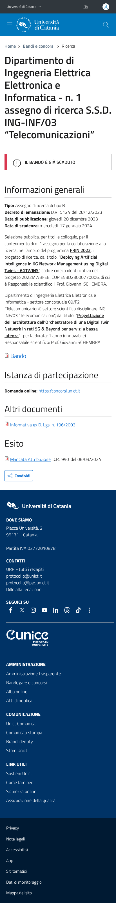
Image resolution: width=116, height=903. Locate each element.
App (9, 860)
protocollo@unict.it (24, 576)
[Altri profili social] (89, 610)
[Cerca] (105, 24)
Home (10, 46)
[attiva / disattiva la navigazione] (9, 24)
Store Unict (16, 750)
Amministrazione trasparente (33, 673)
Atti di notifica (19, 700)
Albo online (16, 691)
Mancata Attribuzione (30, 459)
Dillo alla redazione (23, 589)
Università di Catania (21, 6)
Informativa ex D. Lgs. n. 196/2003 (42, 424)
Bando (18, 355)
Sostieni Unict (19, 773)
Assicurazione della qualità (30, 800)
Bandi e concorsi (39, 46)
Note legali (15, 839)
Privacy (12, 828)
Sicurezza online (21, 791)
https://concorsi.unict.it (59, 390)
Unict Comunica (20, 723)
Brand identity (19, 741)
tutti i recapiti (31, 569)
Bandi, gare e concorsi (26, 682)
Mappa (19, 893)
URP (10, 569)
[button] (40, 7)
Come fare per (19, 782)
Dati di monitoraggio (24, 882)
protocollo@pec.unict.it (27, 582)
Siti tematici (16, 871)
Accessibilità (17, 849)
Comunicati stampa (24, 732)
